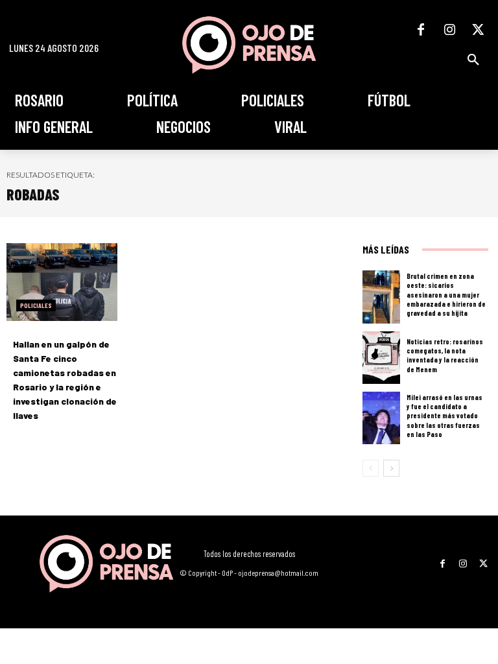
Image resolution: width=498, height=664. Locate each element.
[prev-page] (370, 468)
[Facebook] (421, 30)
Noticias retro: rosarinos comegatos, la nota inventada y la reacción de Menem (445, 355)
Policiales (36, 305)
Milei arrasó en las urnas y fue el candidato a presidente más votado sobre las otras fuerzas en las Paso (444, 415)
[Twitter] (478, 30)
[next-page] (391, 468)
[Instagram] (449, 30)
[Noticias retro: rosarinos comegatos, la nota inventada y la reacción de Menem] (381, 357)
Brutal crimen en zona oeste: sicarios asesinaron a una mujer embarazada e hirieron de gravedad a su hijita (446, 294)
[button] (473, 59)
